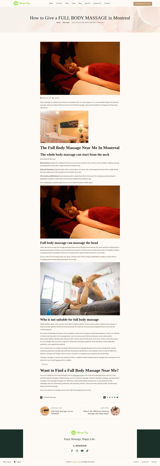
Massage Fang (76, 462)
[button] (142, 4)
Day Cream (66, 22)
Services (45, 364)
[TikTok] (87, 451)
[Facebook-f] (72, 451)
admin (57, 98)
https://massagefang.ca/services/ (80, 390)
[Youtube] (82, 451)
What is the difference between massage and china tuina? (96, 412)
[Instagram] (77, 451)
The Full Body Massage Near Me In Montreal (79, 147)
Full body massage (49, 397)
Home (58, 22)
